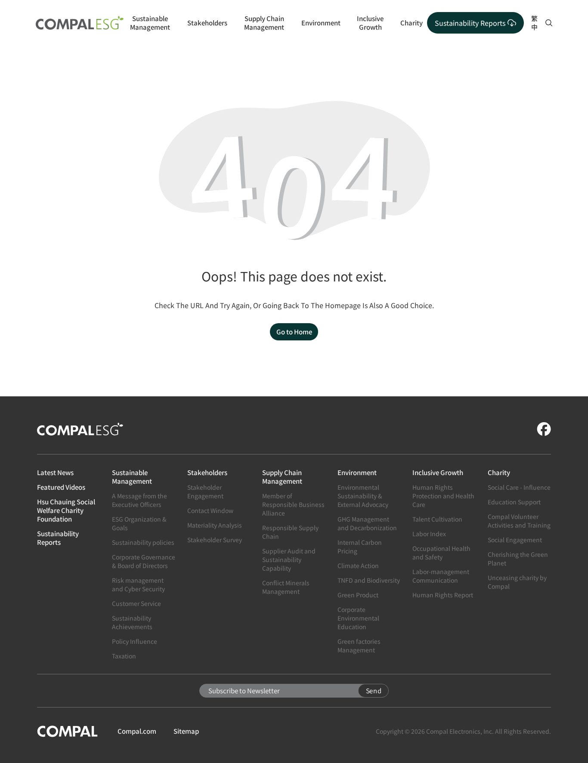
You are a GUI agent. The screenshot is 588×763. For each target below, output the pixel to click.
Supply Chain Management (264, 22)
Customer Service (136, 603)
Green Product (357, 594)
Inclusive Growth (370, 22)
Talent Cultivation (437, 519)
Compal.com (137, 731)
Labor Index (429, 533)
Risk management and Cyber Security (138, 584)
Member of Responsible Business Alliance (293, 504)
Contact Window (210, 510)
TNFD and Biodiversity (368, 580)
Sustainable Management (150, 22)
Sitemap (186, 731)
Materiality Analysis (214, 525)
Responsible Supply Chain (290, 532)
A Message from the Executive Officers (139, 500)
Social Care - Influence (519, 487)
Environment (320, 22)
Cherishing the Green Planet (518, 558)
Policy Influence (134, 641)
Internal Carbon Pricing (359, 546)
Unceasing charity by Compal (517, 581)
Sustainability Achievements (132, 622)
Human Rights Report (442, 594)
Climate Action (358, 565)
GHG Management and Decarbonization (367, 523)
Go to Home (294, 331)
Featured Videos (61, 487)
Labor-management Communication (440, 575)
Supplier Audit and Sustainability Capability (289, 559)
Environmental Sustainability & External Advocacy (362, 496)
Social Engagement (515, 539)
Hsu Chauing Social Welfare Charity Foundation (66, 510)
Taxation (124, 656)
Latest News (55, 472)
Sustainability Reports (58, 538)
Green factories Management (359, 645)
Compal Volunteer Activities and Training (519, 520)
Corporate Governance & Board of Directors (143, 561)
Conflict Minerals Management (285, 587)
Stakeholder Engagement (205, 491)
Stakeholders (207, 22)
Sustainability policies (143, 542)
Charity (411, 22)
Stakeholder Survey (214, 539)
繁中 (534, 22)
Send (373, 690)
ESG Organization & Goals (139, 523)
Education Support (514, 501)
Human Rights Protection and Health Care (443, 496)
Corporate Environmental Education (358, 618)
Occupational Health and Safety (441, 552)
